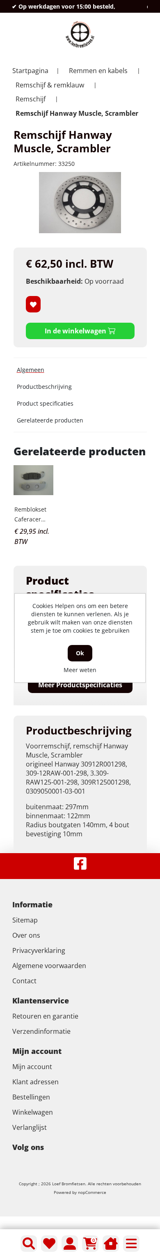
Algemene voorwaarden (49, 965)
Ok (80, 653)
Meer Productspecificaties (80, 684)
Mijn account (32, 1066)
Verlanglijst (29, 1127)
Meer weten (80, 670)
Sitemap (25, 920)
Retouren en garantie (45, 1016)
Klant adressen (35, 1081)
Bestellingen (31, 1097)
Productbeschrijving (44, 386)
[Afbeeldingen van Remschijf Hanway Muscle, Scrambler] (80, 202)
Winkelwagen (32, 1112)
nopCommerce (92, 1192)
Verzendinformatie (41, 1031)
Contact (24, 980)
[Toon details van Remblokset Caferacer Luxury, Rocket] (34, 480)
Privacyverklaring (38, 950)
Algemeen (30, 370)
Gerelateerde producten (50, 420)
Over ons (26, 935)
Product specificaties (45, 403)
